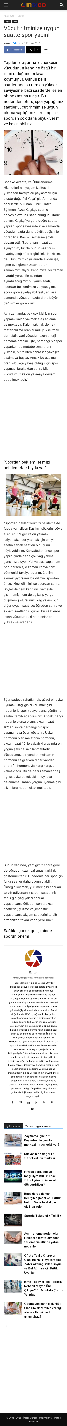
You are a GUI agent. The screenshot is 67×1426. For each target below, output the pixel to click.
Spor (15, 21)
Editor (16, 43)
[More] (46, 49)
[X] (53, 1102)
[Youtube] (34, 1109)
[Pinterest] (37, 1102)
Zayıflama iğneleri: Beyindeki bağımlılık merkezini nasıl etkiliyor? (41, 1140)
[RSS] (45, 1102)
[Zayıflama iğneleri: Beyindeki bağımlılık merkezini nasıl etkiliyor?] (13, 1140)
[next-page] (12, 1326)
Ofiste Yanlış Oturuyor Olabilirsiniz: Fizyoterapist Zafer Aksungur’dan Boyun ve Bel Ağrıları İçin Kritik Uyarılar (43, 1264)
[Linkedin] (30, 1102)
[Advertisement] (33, 420)
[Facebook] (14, 1102)
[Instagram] (22, 1102)
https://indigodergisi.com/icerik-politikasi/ (33, 977)
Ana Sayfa (9, 15)
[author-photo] (33, 967)
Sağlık (21, 15)
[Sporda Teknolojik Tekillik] (13, 1220)
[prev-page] (6, 1326)
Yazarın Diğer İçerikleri (38, 1126)
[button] (6, 5)
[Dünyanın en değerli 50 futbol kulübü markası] (13, 1159)
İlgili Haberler (13, 1126)
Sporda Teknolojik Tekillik (42, 1215)
